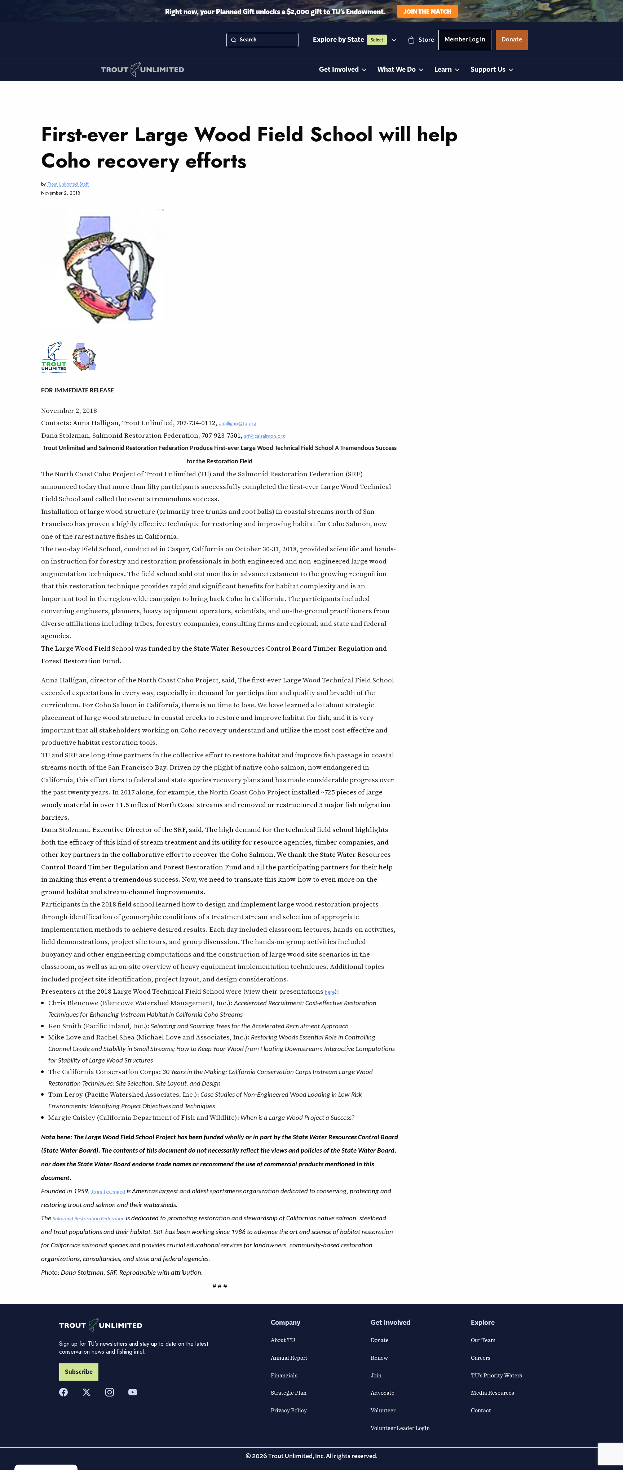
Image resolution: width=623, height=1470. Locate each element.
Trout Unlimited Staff (68, 184)
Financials (284, 1375)
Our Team (483, 1340)
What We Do (396, 70)
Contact (481, 1410)
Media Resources (492, 1392)
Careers (480, 1357)
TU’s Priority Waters (496, 1375)
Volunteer (383, 1410)
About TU (283, 1340)
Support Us (487, 70)
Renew (379, 1357)
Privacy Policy (289, 1410)
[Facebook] (63, 1392)
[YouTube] (132, 1392)
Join (376, 1375)
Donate (512, 41)
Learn (443, 70)
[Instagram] (109, 1392)
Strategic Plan (288, 1392)
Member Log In (465, 41)
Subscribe (79, 1372)
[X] (86, 1392)
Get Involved (339, 70)
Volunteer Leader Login (400, 1428)
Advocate (382, 1392)
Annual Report (289, 1357)
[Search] (234, 40)
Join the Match (427, 10)
